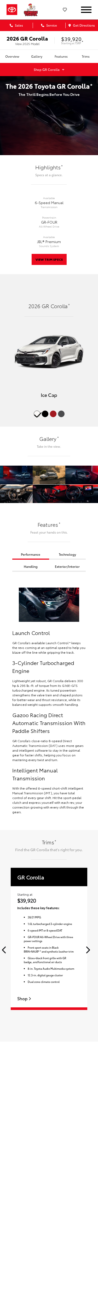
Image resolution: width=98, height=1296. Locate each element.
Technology (67, 554)
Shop (22, 998)
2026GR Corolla (27, 38)
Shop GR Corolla (47, 69)
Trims (86, 56)
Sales (18, 25)
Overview (12, 56)
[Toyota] (12, 9)
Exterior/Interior (67, 566)
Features (61, 56)
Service (51, 25)
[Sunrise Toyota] (32, 9)
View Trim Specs (49, 259)
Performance (30, 554)
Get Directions (83, 25)
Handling (31, 566)
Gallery (36, 56)
